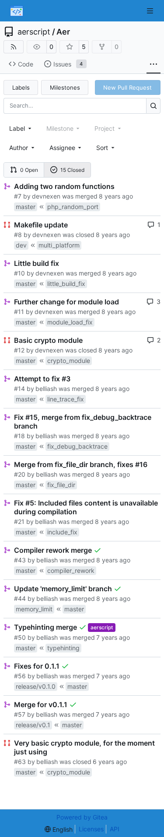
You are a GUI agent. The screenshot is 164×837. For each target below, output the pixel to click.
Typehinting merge (45, 627)
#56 (20, 676)
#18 (19, 435)
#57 (19, 714)
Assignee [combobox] (62, 147)
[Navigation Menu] (151, 10)
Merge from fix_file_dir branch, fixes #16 (80, 464)
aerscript (33, 32)
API (114, 829)
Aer (63, 32)
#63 (20, 761)
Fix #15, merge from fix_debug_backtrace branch (82, 421)
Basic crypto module (48, 340)
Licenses (91, 829)
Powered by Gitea (82, 817)
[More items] (154, 64)
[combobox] (20, 128)
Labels (21, 87)
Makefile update (41, 224)
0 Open (29, 170)
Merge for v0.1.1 (40, 704)
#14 (19, 388)
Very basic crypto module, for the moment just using (84, 747)
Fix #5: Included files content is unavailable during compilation (86, 507)
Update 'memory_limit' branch (63, 588)
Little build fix (36, 263)
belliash (46, 388)
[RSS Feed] (13, 46)
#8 (18, 234)
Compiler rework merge (53, 550)
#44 (20, 598)
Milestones (65, 87)
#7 (17, 196)
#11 (19, 311)
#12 (19, 350)
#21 (19, 521)
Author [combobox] (18, 147)
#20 (19, 474)
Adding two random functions (64, 186)
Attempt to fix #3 (42, 378)
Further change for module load (66, 301)
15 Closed (72, 170)
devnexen (46, 196)
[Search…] (153, 105)
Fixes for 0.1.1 (36, 666)
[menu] (106, 147)
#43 (20, 560)
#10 (19, 273)
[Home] (16, 11)
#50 (20, 637)
